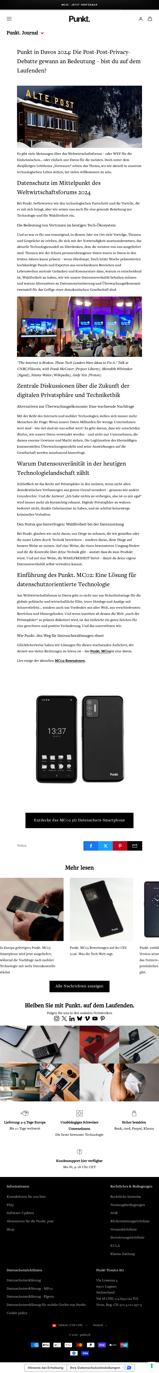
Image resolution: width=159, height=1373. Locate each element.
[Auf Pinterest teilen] (120, 845)
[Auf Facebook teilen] (91, 845)
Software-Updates (20, 1213)
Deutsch (98, 1325)
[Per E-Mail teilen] (135, 845)
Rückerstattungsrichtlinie (130, 1221)
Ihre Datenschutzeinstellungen (95, 1368)
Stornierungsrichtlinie (127, 1238)
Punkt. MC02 (100, 651)
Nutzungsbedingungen (127, 1205)
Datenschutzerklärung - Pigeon (30, 1297)
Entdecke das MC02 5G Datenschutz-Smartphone (79, 820)
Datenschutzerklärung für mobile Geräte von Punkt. (46, 1305)
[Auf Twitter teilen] (105, 845)
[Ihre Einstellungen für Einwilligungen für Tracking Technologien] (152, 1366)
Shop (10, 1230)
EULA (115, 1246)
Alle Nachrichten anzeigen (79, 986)
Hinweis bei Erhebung (45, 1368)
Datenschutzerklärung (24, 1280)
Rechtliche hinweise (125, 1197)
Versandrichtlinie (123, 1230)
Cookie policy (17, 1313)
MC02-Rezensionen (70, 661)
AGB (113, 1213)
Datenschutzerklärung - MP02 (30, 1289)
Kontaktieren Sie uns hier (26, 1197)
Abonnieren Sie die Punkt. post (30, 1221)
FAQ (10, 1205)
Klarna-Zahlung (122, 1254)
